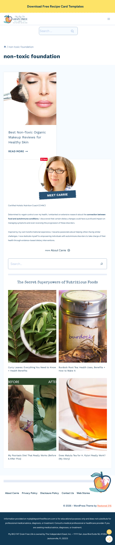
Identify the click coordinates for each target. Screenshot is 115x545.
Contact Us (68, 493)
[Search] (101, 263)
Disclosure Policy (49, 493)
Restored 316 (104, 505)
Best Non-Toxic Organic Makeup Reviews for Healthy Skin (27, 137)
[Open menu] (108, 19)
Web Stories (83, 493)
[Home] (5, 46)
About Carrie (12, 493)
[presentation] (30, 98)
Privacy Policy (29, 493)
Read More (18, 151)
